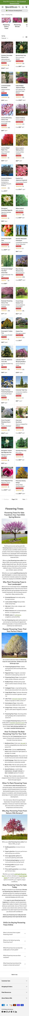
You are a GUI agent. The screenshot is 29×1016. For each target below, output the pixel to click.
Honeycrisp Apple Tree (6, 239)
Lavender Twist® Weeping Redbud (20, 360)
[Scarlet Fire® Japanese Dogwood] (22, 170)
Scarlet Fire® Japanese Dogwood (21, 179)
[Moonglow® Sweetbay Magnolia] (7, 200)
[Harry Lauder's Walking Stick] (22, 140)
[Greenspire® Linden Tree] (7, 323)
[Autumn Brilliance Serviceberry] (7, 170)
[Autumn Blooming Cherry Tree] (7, 109)
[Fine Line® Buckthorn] (22, 412)
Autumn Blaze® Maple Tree (5, 148)
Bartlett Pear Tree (21, 55)
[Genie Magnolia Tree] (7, 472)
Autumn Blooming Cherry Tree (6, 118)
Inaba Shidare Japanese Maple (20, 86)
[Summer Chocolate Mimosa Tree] (7, 47)
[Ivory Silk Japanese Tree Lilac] (7, 351)
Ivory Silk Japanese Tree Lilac (6, 360)
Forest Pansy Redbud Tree (19, 302)
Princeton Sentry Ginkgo (21, 481)
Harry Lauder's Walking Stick (20, 149)
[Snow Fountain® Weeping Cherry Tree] (7, 412)
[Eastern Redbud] (22, 110)
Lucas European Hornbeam (5, 86)
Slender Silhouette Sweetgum (21, 239)
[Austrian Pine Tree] (22, 442)
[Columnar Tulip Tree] (22, 382)
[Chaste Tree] (22, 323)
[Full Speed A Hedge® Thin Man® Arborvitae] (7, 261)
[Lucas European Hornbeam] (7, 77)
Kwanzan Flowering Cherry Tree (6, 301)
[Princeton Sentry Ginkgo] (22, 473)
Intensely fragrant (17, 698)
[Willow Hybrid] (22, 200)
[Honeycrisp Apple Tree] (7, 230)
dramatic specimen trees (17, 722)
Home (3, 14)
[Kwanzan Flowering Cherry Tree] (7, 293)
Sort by (3, 36)
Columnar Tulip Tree (21, 390)
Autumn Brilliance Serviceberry (6, 179)
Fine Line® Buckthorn (19, 421)
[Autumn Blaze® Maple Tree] (7, 140)
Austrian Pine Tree (21, 450)
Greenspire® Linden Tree (6, 332)
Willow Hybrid (20, 208)
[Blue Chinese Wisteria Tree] (22, 261)
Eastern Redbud (20, 117)
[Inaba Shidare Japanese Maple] (22, 77)
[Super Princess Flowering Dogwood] (7, 382)
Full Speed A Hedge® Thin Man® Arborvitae (7, 270)
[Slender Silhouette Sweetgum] (22, 230)
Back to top (14, 974)
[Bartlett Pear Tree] (22, 47)
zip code (23, 743)
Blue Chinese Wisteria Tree (19, 269)
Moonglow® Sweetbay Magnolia (6, 209)
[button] (26, 7)
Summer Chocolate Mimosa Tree (6, 56)
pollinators (18, 615)
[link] (6, 499)
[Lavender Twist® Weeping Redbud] (22, 351)
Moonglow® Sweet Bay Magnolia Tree (6, 451)
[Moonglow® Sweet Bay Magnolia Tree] (7, 442)
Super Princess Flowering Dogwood (7, 390)
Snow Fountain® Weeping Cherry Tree (5, 422)
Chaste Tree (19, 331)
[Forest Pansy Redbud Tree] (22, 293)
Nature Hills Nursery (9, 1009)
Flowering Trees (9, 14)
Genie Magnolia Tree (7, 480)
